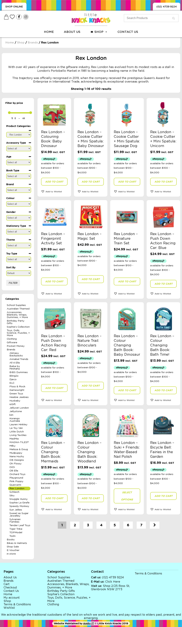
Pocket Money (16, 346)
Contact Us (127, 31)
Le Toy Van (16, 428)
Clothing (12, 339)
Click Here (112, 581)
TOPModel (15, 532)
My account (12, 597)
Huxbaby (14, 401)
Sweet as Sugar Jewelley (18, 514)
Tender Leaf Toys (19, 525)
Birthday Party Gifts (15, 322)
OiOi (12, 467)
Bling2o (13, 376)
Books (11, 539)
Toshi (12, 536)
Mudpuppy (15, 453)
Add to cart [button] (54, 181)
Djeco (13, 379)
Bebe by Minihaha (14, 367)
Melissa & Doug (18, 449)
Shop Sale (13, 546)
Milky (12, 446)
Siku (11, 495)
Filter (13, 282)
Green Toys (16, 393)
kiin (11, 415)
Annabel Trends (18, 359)
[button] (54, 191)
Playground (16, 478)
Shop (98, 31)
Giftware (12, 342)
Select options (127, 496)
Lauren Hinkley (18, 424)
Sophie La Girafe (19, 502)
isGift (12, 404)
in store (11, 554)
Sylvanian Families (15, 520)
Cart (6, 584)
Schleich (14, 492)
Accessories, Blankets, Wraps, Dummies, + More (17, 315)
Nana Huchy (16, 456)
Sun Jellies (15, 510)
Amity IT (88, 623)
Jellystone (15, 411)
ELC (11, 383)
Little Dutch (16, 431)
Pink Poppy (16, 481)
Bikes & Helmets (17, 543)
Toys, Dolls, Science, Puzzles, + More (18, 333)
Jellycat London (19, 408)
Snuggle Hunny (18, 499)
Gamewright (16, 390)
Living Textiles (17, 435)
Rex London (16, 488)
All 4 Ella (14, 363)
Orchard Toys (17, 474)
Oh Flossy (15, 463)
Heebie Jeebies (19, 397)
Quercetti (15, 485)
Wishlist (9, 607)
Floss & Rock (17, 386)
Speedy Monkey (19, 506)
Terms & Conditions (17, 604)
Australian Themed (18, 309)
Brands (33, 42)
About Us (72, 31)
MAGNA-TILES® (18, 442)
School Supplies (16, 305)
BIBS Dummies (18, 372)
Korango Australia (14, 419)
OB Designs (16, 460)
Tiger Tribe (15, 529)
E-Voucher (13, 550)
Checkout (10, 587)
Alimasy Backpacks (16, 354)
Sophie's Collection (18, 327)
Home (49, 31)
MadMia (14, 439)
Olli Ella (13, 470)
